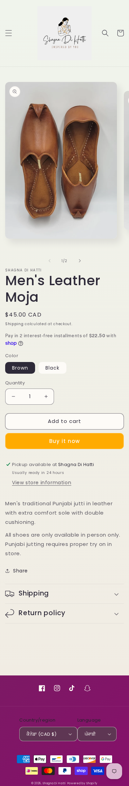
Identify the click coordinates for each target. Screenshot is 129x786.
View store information (41, 482)
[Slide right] (79, 260)
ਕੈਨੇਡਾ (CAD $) (41, 734)
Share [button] (20, 570)
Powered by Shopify (82, 783)
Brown (20, 367)
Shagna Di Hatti (54, 783)
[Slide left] (49, 260)
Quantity (15, 383)
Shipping (14, 324)
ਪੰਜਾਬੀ (90, 734)
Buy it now (64, 441)
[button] (8, 33)
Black (52, 367)
